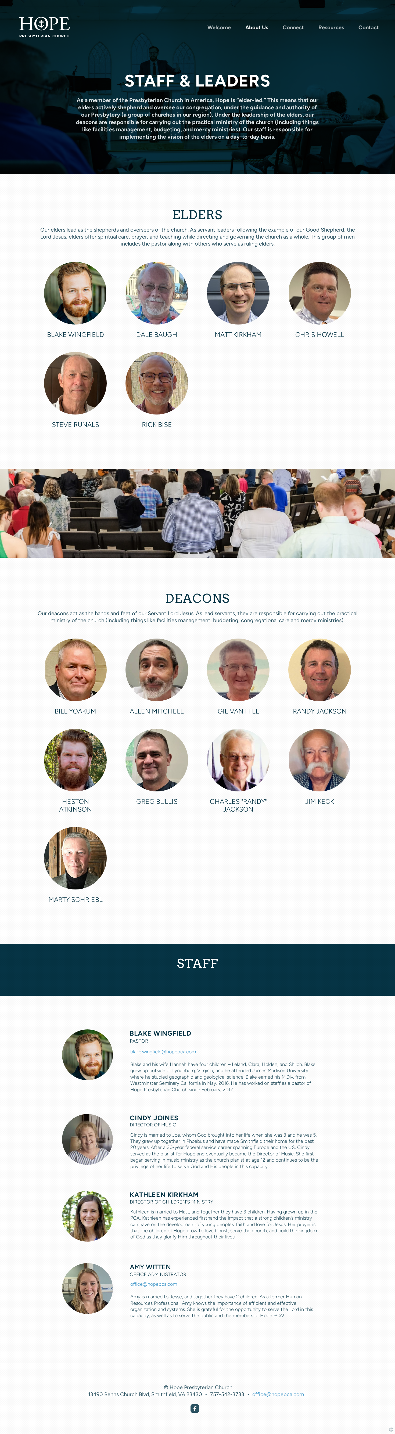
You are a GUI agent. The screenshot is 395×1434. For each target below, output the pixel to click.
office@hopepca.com (153, 1284)
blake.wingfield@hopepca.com (163, 1051)
